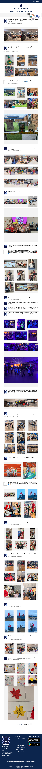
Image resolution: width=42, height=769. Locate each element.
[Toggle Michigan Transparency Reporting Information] (29, 14)
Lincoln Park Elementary (20, 747)
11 (19, 724)
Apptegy (23, 767)
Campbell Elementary (19, 743)
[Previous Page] (6, 724)
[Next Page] (22, 724)
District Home (36, 1)
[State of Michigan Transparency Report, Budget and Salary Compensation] (32, 16)
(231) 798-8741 (7, 755)
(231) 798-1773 (8, 753)
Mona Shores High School (20, 738)
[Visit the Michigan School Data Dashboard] (38, 16)
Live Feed (27, 14)
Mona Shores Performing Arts (20, 754)
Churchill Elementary (19, 745)
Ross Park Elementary (18, 14)
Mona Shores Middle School (21, 741)
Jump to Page (26, 724)
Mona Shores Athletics (20, 751)
